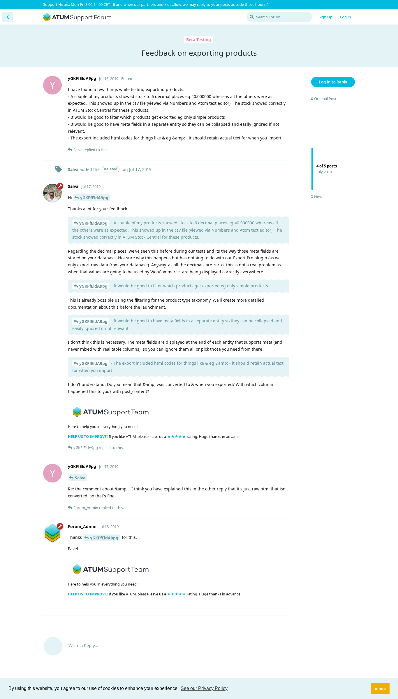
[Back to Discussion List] (7, 17)
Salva (80, 477)
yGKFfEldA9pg (94, 197)
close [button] (380, 688)
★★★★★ (177, 436)
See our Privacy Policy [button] (204, 688)
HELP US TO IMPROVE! (88, 436)
